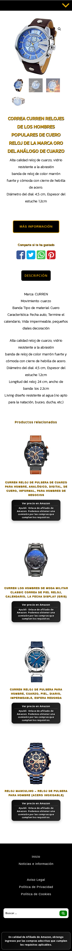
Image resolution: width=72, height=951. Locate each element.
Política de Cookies (36, 894)
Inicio (36, 856)
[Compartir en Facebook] (20, 254)
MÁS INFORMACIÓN (36, 226)
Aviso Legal (36, 880)
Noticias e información (36, 864)
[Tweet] (31, 254)
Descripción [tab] (36, 275)
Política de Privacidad (36, 887)
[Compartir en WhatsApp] (41, 254)
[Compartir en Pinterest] (51, 254)
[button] (59, 29)
